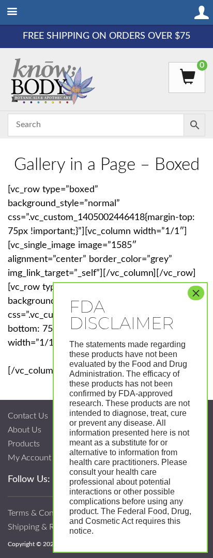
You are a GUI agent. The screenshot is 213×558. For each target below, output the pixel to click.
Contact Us (28, 416)
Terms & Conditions (43, 513)
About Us (24, 430)
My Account (29, 458)
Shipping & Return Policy (52, 527)
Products (24, 444)
